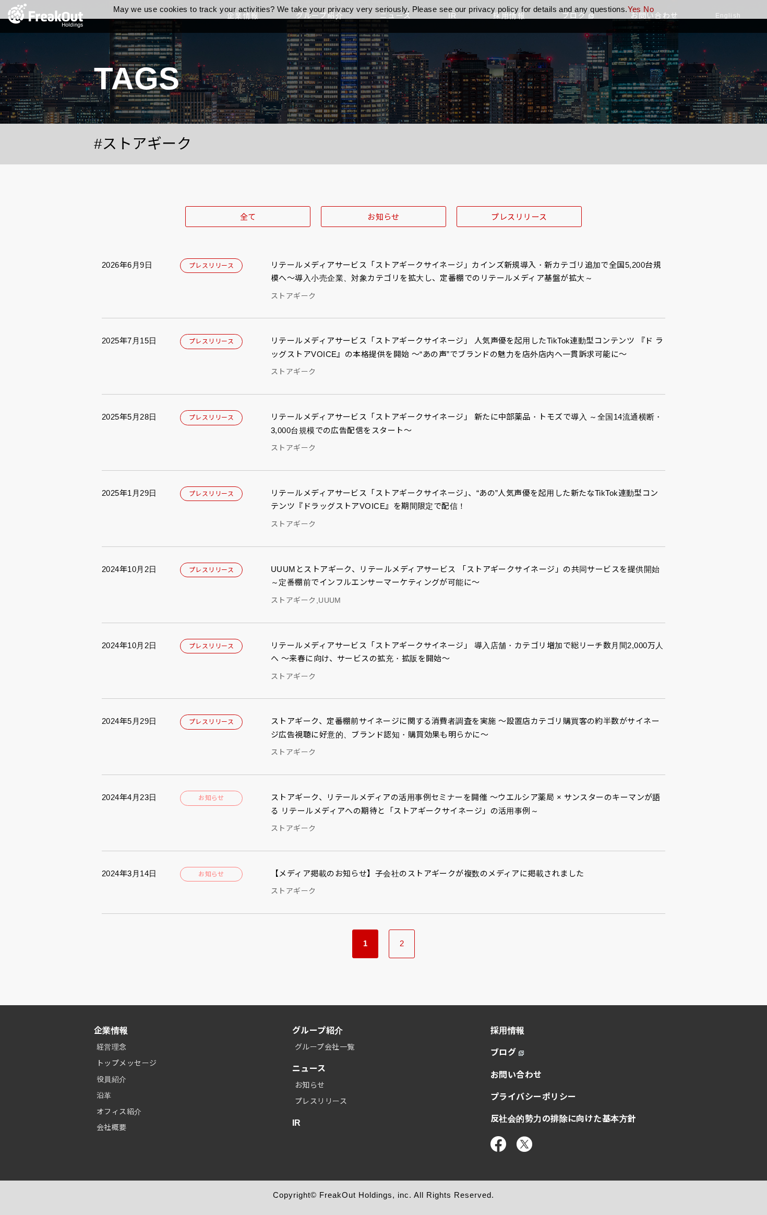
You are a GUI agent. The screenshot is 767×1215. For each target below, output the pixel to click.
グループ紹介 (317, 1030)
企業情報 (111, 1030)
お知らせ (383, 216)
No (648, 9)
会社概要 (112, 1127)
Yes (634, 9)
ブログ (503, 1052)
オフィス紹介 (119, 1111)
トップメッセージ (127, 1063)
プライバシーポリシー (533, 1096)
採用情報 (507, 1030)
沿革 (104, 1095)
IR (296, 1122)
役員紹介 (112, 1079)
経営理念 (112, 1047)
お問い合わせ (516, 1074)
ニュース (309, 1068)
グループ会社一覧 (325, 1047)
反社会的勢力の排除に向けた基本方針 (563, 1118)
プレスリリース (519, 216)
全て (248, 216)
